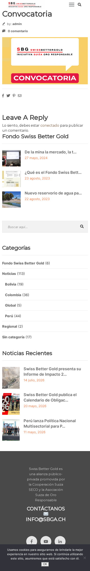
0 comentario (18, 31)
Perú (9, 316)
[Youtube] (45, 541)
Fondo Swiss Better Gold (23, 263)
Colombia (13, 295)
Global (10, 305)
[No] (84, 558)
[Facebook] (31, 541)
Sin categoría (13, 337)
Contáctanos (46, 509)
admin (17, 24)
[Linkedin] (60, 541)
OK (45, 564)
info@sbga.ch (46, 519)
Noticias (9, 273)
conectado (49, 125)
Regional (9, 326)
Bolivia (10, 284)
